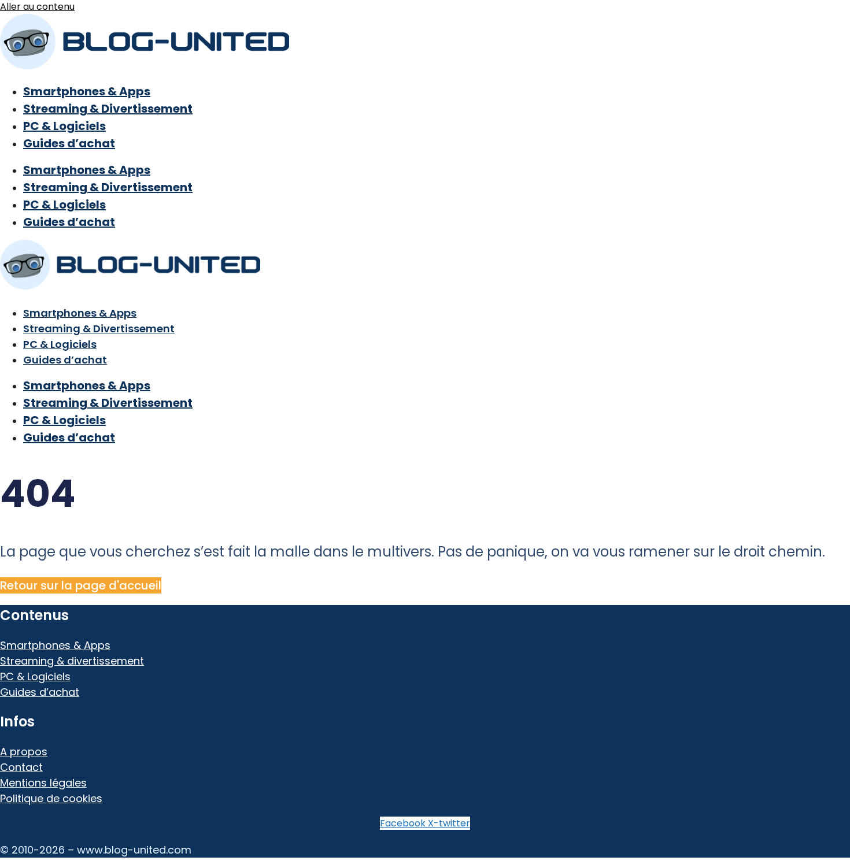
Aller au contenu (37, 6)
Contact (21, 767)
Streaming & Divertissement (108, 109)
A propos (23, 751)
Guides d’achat (69, 143)
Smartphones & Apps (86, 91)
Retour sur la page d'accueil (80, 585)
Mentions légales (43, 783)
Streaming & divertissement (72, 661)
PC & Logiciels (64, 126)
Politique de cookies (51, 798)
